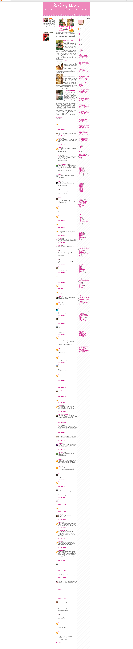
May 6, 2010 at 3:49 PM (62, 315)
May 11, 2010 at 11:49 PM (62, 560)
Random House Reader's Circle (84, 350)
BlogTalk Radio (81, 176)
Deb (70, 41)
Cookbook (80, 207)
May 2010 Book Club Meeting (84, 106)
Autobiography (81, 170)
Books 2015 (81, 189)
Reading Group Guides (82, 352)
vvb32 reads (61, 435)
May (80, 54)
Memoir (80, 256)
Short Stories (81, 296)
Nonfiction (80, 271)
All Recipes (81, 332)
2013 (80, 40)
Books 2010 (81, 184)
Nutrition (80, 273)
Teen (80, 304)
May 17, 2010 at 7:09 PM (62, 620)
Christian (80, 200)
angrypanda (61, 550)
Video (80, 312)
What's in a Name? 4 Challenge (84, 322)
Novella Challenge (82, 272)
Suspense (80, 303)
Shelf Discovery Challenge (83, 294)
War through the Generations (83, 315)
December (81, 45)
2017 (80, 35)
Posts (80, 28)
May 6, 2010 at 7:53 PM (62, 362)
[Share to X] (58, 118)
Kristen (60, 181)
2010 (80, 44)
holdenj (60, 390)
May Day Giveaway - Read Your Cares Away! (64, 18)
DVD (79, 216)
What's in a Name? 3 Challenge (84, 320)
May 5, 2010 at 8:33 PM (62, 213)
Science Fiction (81, 289)
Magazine (80, 251)
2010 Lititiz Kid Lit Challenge (83, 159)
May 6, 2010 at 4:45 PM (62, 323)
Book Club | (60, 14)
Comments (80, 29)
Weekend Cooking (82, 317)
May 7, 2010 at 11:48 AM (62, 402)
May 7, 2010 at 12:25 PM (62, 411)
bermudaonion (61, 132)
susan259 (60, 522)
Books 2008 (81, 182)
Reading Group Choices (83, 351)
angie (60, 374)
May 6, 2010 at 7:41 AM (62, 272)
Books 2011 (81, 185)
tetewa (60, 399)
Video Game (81, 313)
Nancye (60, 541)
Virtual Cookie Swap (82, 314)
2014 (80, 39)
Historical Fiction (82, 237)
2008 (80, 151)
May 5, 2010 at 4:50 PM (62, 144)
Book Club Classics (82, 334)
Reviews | (55, 14)
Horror (80, 239)
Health (80, 236)
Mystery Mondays (82, 269)
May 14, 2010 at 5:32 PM (62, 598)
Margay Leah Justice (62, 206)
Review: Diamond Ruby (83, 131)
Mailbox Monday (81, 252)
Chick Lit (80, 198)
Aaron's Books (81, 331)
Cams (60, 302)
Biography (80, 174)
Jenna (60, 631)
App (79, 165)
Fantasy (80, 222)
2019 (80, 33)
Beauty (80, 172)
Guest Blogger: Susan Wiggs (84, 127)
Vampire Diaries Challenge (83, 311)
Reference (80, 283)
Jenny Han (65, 60)
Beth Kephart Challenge (83, 173)
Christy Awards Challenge (83, 201)
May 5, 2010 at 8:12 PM (62, 195)
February (81, 147)
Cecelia (60, 443)
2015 (80, 38)
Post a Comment (58, 642)
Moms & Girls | (72, 14)
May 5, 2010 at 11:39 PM (62, 242)
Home (81, 14)
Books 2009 (81, 183)
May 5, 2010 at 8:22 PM (62, 204)
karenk (60, 622)
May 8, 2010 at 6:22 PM (62, 479)
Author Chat (81, 168)
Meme (80, 255)
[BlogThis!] (57, 118)
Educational (81, 219)
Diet (79, 215)
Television (80, 305)
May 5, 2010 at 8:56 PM (62, 235)
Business (80, 197)
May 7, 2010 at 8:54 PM (62, 456)
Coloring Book (81, 205)
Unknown (60, 230)
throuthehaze (61, 452)
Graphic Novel (81, 233)
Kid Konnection (81, 246)
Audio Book (81, 167)
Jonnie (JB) (61, 473)
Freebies (80, 230)
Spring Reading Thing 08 (83, 302)
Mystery (80, 268)
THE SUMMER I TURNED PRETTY (68, 59)
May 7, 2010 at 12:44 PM (62, 422)
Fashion (80, 223)
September (81, 49)
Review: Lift (81, 84)
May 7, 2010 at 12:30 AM (62, 387)
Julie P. (51, 18)
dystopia (80, 217)
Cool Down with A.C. (82, 208)
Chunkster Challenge (82, 202)
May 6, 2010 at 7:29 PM (62, 354)
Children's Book (81, 199)
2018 (80, 34)
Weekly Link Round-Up (82, 319)
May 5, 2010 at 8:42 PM (62, 227)
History (80, 238)
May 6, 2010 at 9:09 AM (62, 293)
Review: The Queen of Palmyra (84, 121)
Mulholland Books (82, 347)
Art (79, 166)
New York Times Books (82, 348)
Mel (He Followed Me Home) (63, 414)
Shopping (80, 295)
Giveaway (66, 116)
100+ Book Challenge (82, 154)
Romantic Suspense (82, 287)
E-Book (80, 218)
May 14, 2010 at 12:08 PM (62, 589)
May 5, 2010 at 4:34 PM (62, 135)
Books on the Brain (82, 339)
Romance (80, 286)
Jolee (60, 459)
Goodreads (80, 344)
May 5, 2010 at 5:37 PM (62, 171)
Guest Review (81, 235)
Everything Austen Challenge (83, 221)
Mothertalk (80, 265)
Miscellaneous (81, 263)
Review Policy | (77, 14)
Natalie (60, 296)
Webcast (80, 316)
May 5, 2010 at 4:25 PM (62, 129)
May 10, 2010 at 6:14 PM (62, 519)
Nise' (60, 174)
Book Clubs (60, 116)
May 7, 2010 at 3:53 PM (62, 449)
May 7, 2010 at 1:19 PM (62, 432)
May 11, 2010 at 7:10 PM (62, 538)
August (81, 50)
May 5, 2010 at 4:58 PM (62, 152)
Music (80, 267)
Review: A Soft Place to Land (84, 107)
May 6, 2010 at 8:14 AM (62, 282)
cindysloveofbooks (62, 530)
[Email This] (56, 118)
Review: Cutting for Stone (83, 100)
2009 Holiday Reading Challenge (84, 155)
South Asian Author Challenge (84, 299)
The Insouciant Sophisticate (63, 164)
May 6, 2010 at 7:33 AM (62, 264)
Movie (80, 266)
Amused (60, 238)
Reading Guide (81, 279)
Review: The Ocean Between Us (84, 128)
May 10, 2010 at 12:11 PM (62, 511)
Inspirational (81, 241)
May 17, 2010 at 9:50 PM (62, 629)
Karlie (60, 291)
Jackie (60, 123)
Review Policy (81, 285)
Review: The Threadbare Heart (84, 134)
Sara (60, 580)
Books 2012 (81, 186)
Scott (72, 90)
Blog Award (81, 175)
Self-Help (80, 290)
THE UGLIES (66, 90)
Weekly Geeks (81, 318)
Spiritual (80, 301)
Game (80, 231)
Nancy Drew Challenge (82, 270)
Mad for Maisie (81, 250)
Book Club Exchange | (65, 14)
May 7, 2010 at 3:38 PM (62, 440)
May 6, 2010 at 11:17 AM (62, 306)
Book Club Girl (81, 336)
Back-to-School (81, 171)
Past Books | (47, 14)
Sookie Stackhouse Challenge (84, 297)
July (80, 51)
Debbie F (60, 138)
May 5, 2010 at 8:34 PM (62, 220)
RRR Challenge (81, 288)
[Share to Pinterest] (60, 118)
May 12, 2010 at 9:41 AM (62, 570)
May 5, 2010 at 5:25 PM (62, 161)
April (80, 145)
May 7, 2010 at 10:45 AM (62, 396)
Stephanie (60, 356)
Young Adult (60, 117)
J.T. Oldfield (61, 348)
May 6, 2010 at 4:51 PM (62, 334)
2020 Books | (52, 14)
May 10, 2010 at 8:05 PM (62, 527)
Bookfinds (80, 337)
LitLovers (80, 345)
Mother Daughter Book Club (83, 346)
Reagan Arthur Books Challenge (84, 280)
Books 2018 (81, 192)
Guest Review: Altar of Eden (83, 62)
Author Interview (81, 169)
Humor (80, 240)
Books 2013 (81, 187)
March (81, 146)
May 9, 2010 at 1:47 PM (62, 486)
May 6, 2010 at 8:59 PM (62, 380)
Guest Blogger (81, 234)
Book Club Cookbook (82, 335)
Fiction (63, 116)
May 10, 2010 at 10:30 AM (62, 497)
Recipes (80, 282)
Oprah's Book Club (82, 349)
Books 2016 (81, 190)
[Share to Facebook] (59, 118)
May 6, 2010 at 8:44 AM (62, 288)
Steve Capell (61, 563)
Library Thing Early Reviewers (84, 248)
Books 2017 (81, 191)
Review (80, 284)
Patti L (60, 514)
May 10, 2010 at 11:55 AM (62, 504)
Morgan (65, 74)
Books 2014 (81, 188)
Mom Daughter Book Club (83, 264)
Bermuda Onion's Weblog (83, 333)
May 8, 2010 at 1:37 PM (62, 471)
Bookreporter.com (82, 338)
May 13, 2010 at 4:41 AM (62, 577)
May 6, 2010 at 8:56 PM (62, 372)
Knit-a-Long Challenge (82, 247)
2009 (80, 150)
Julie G (60, 147)
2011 (80, 43)
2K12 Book (81, 160)
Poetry (80, 278)
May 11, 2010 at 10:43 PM (62, 547)
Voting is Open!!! (82, 70)
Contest (80, 206)
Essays (80, 220)
